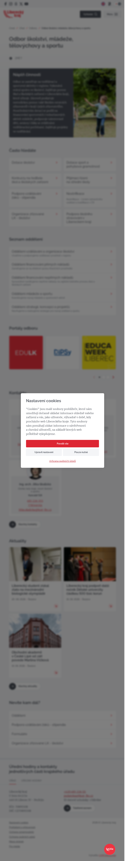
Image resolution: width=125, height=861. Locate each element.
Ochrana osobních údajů (62, 461)
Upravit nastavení (44, 452)
